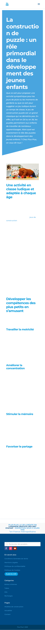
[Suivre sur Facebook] (6, 548)
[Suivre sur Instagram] (10, 548)
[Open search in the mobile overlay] (22, 544)
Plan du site (11, 574)
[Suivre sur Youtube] (15, 548)
